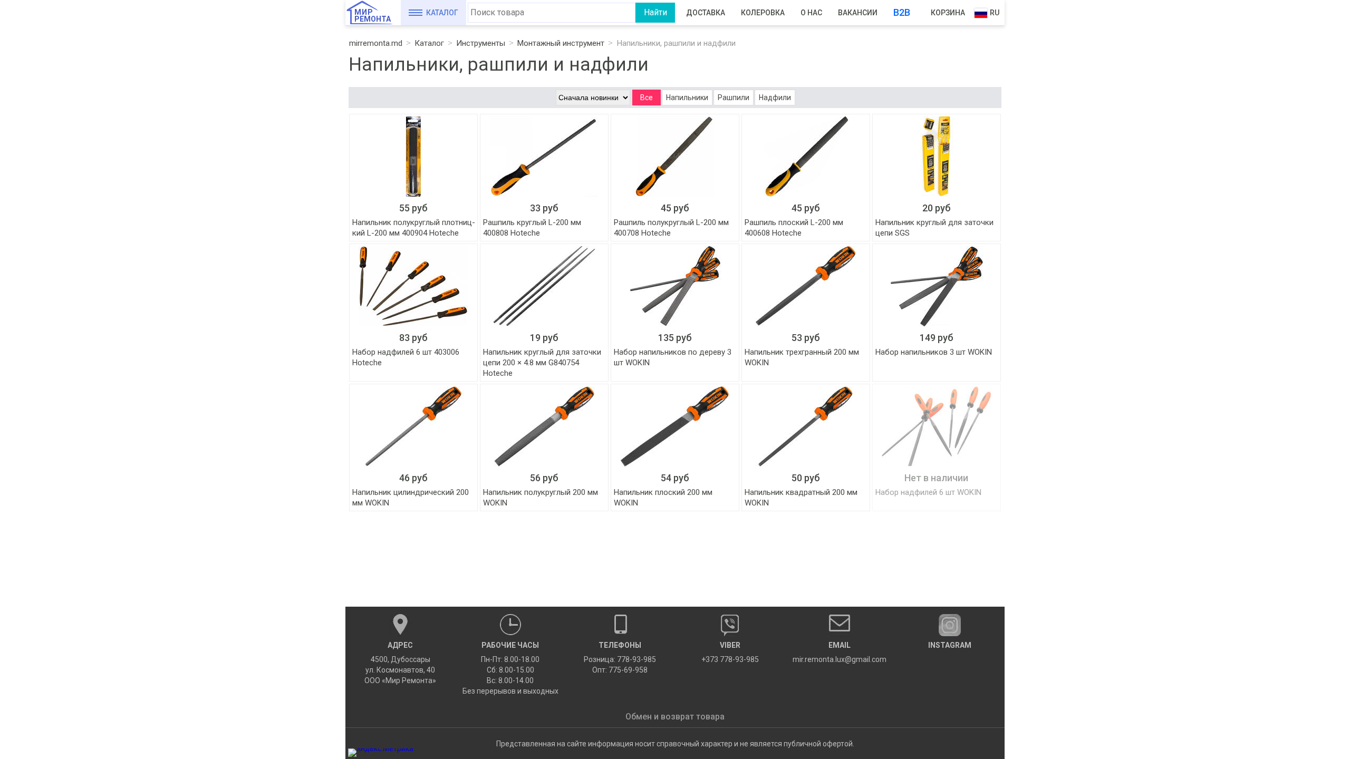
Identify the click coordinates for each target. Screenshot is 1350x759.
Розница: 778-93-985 (620, 659)
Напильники (687, 97)
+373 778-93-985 (730, 652)
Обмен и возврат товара (675, 717)
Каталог (442, 12)
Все (646, 97)
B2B (901, 12)
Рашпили (733, 97)
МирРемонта (372, 15)
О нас (811, 12)
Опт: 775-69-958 (620, 670)
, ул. (400, 663)
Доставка (705, 12)
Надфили (775, 97)
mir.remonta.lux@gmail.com (839, 652)
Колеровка (763, 12)
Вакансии (858, 12)
